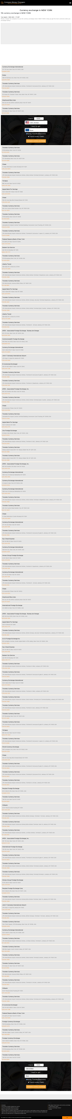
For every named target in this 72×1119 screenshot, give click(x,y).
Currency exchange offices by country (10, 1107)
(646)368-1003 (6, 343)
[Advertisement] (36, 54)
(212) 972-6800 (6, 352)
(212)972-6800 (6, 934)
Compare (4, 1105)
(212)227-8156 (5, 96)
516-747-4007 (6, 210)
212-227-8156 (5, 113)
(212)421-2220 (5, 643)
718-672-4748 (5, 227)
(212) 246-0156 (6, 543)
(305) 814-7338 (6, 368)
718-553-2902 (5, 676)
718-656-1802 (5, 784)
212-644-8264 (5, 801)
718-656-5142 (5, 327)
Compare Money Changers (13, 3)
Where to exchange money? (54, 1107)
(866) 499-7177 (6, 252)
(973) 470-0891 (6, 268)
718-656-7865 (6, 177)
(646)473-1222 (6, 843)
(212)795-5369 (6, 80)
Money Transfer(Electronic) (36, 134)
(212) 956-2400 (6, 477)
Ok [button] (67, 1117)
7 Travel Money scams (53, 1106)
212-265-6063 (5, 260)
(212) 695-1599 (6, 527)
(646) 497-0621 (6, 185)
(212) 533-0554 (6, 410)
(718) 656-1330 (6, 385)
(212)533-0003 (6, 485)
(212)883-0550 (6, 793)
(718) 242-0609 (6, 169)
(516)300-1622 (6, 1043)
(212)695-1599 (6, 71)
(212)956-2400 (6, 551)
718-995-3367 (5, 302)
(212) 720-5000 (6, 243)
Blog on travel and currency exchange (10, 1109)
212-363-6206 (5, 152)
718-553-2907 (5, 88)
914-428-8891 (5, 285)
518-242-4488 (5, 452)
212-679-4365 (5, 160)
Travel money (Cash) (36, 136)
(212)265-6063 (6, 926)
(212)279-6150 (6, 435)
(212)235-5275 (6, 1026)
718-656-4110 (5, 818)
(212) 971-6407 (6, 104)
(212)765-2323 (6, 751)
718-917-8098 (5, 235)
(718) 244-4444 (6, 360)
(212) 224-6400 (6, 194)
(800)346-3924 (6, 335)
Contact (50, 1109)
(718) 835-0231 (6, 202)
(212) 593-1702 (6, 393)
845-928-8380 (6, 951)
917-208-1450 (5, 834)
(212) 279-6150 (6, 560)
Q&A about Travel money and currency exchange (59, 1105)
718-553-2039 (5, 443)
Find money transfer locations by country (11, 1106)
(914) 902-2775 (6, 427)
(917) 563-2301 (6, 810)
